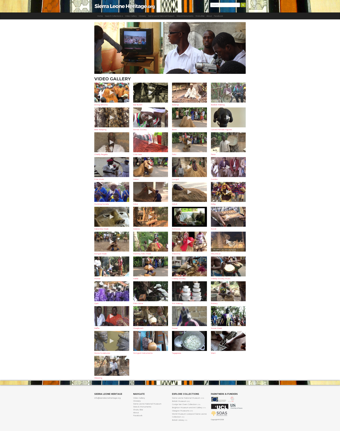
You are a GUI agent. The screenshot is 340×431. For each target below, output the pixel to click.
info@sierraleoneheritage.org (107, 398)
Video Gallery (131, 16)
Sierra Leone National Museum (161, 16)
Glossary (142, 16)
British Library (179, 420)
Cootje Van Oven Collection (186, 404)
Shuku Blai (199, 16)
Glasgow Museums (182, 411)
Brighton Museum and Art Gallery (189, 407)
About (209, 16)
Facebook (218, 16)
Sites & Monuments (185, 16)
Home (100, 16)
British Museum (181, 401)
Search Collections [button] (113, 16)
